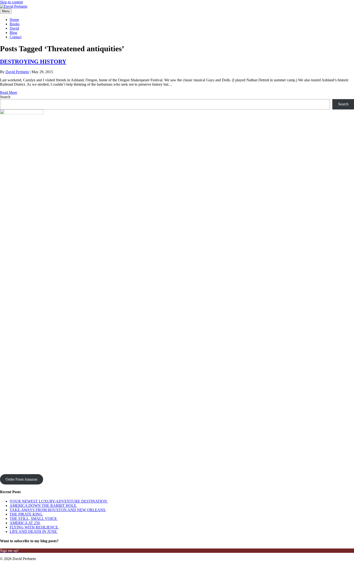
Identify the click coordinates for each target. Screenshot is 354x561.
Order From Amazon (21, 479)
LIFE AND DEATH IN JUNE (34, 531)
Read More (8, 92)
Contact (15, 37)
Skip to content (11, 2)
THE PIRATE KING (26, 514)
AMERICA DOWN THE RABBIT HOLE (43, 506)
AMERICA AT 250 (25, 523)
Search (5, 97)
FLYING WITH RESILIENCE (34, 527)
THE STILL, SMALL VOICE (34, 518)
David (14, 28)
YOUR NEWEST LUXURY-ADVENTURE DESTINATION (59, 501)
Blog (13, 33)
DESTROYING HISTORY (33, 61)
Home (14, 20)
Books (15, 24)
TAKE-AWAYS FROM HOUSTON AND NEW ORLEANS (58, 510)
